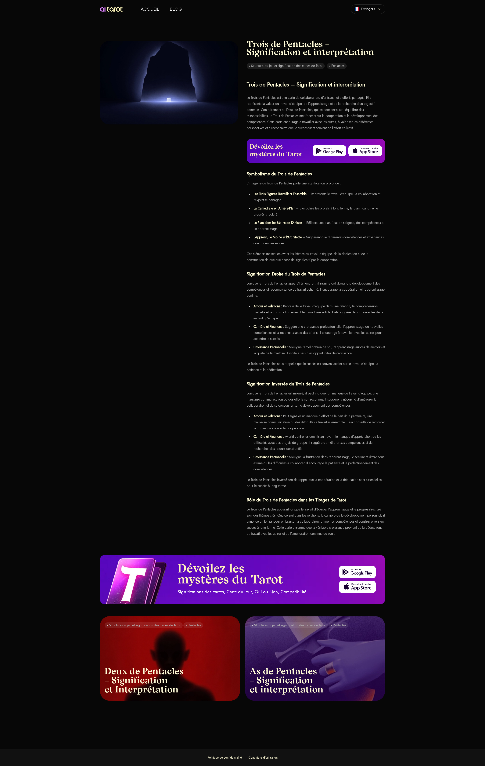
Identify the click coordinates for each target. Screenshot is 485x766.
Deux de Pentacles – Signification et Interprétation (144, 681)
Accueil (150, 9)
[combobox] (368, 9)
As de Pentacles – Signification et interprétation (286, 681)
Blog (176, 9)
